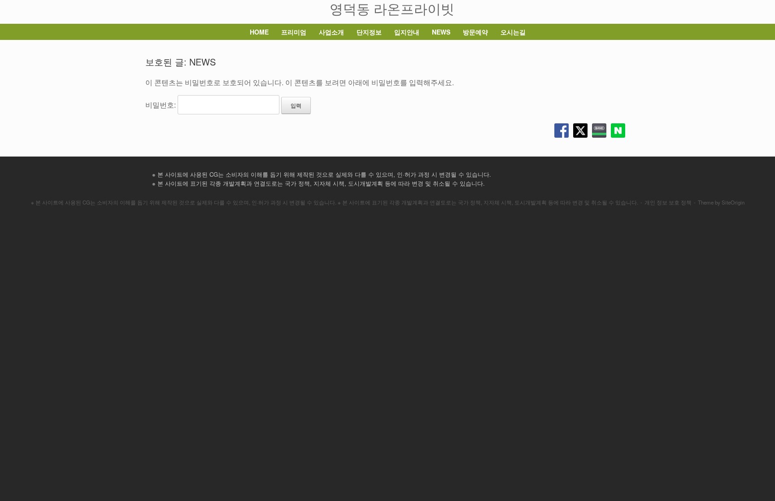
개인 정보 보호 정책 (668, 202)
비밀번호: (161, 105)
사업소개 (331, 31)
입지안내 (406, 31)
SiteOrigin (733, 202)
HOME (259, 31)
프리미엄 (293, 31)
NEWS (441, 31)
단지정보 (369, 31)
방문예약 (475, 31)
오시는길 (513, 31)
